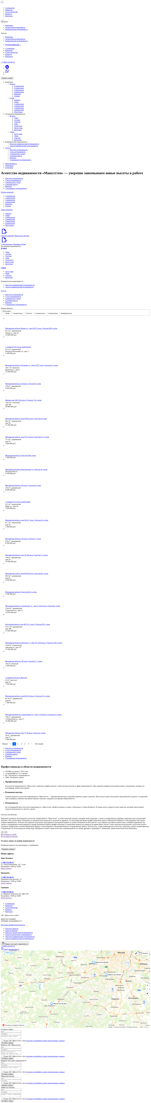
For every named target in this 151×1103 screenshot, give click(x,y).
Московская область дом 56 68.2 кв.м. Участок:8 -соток (26, 419)
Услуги (8, 148)
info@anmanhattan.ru (11, 949)
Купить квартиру (7, 192)
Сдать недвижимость (18, 152)
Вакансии (9, 10)
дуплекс (17, 120)
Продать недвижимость (19, 150)
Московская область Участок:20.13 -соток (21, 592)
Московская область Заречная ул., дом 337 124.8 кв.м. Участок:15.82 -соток (33, 643)
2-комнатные (19, 88)
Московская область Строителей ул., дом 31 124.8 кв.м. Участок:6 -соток (32, 606)
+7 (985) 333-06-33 (8, 62)
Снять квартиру (7, 210)
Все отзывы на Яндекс (9, 836)
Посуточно (18, 112)
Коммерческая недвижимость (16, 29)
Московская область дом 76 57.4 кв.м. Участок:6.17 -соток (27, 437)
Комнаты (17, 94)
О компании (10, 8)
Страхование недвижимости (20, 160)
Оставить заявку (7, 1043)
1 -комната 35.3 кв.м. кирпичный (17, 502)
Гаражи (17, 96)
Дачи (16, 124)
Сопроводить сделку (17, 154)
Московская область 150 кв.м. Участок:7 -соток (23, 539)
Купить (12, 84)
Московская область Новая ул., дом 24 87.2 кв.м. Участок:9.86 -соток (31, 328)
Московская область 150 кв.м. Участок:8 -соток (23, 384)
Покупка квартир (11, 929)
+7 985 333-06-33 (7, 862)
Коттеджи (18, 130)
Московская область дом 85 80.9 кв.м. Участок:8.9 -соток (26, 573)
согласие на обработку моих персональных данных (45, 1041)
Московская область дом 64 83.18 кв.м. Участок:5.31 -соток (27, 696)
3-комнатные (19, 90)
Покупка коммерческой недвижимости (24, 144)
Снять (12, 98)
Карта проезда (6, 868)
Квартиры (9, 25)
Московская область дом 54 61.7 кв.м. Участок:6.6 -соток (26, 520)
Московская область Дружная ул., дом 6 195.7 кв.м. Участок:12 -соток (31, 365)
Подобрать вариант (8, 849)
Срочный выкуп (16, 156)
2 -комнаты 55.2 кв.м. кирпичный (18, 347)
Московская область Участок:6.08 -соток (20, 455)
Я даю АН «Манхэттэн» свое (34, 1041)
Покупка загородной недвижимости (19, 933)
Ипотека (13, 158)
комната (17, 100)
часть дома (18, 134)
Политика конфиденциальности (13, 925)
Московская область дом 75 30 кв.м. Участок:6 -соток (25, 733)
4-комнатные (19, 92)
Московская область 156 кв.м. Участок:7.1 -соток (23, 661)
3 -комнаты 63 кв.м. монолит (16, 678)
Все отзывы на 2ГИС (9, 834)
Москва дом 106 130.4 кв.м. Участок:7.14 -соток (23, 400)
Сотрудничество (11, 12)
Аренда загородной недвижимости (18, 935)
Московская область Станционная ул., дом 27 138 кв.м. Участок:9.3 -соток (33, 714)
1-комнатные (19, 86)
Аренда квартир (11, 931)
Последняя (39, 744)
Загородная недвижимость (15, 27)
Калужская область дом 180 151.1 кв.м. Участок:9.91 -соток (27, 624)
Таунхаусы (18, 126)
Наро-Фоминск (11, 164)
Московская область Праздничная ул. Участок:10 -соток (26, 469)
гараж (16, 102)
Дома (16, 118)
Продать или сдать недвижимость (16, 944)
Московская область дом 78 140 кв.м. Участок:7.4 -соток (26, 555)
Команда (8, 14)
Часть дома (18, 128)
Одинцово (9, 168)
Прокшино (9, 166)
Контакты (9, 16)
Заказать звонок (7, 78)
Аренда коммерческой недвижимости (24, 146)
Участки (17, 122)
